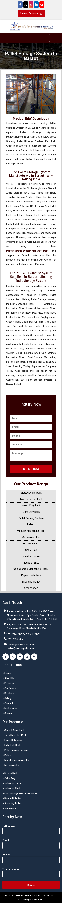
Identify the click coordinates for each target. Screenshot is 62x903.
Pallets (31, 524)
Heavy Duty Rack (31, 505)
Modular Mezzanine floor (17, 760)
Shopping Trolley (31, 581)
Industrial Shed (31, 562)
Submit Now (31, 468)
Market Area (10, 708)
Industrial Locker (31, 556)
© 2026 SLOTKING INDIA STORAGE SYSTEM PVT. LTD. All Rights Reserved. (31, 897)
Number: (7, 854)
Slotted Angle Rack (31, 492)
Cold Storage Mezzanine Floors (31, 568)
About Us (9, 678)
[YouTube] (41, 4)
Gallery (7, 698)
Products (9, 683)
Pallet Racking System (31, 518)
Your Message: (11, 869)
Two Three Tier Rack (31, 499)
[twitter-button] (13, 656)
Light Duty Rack (31, 511)
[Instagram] (31, 4)
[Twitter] (25, 4)
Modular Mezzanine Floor (31, 530)
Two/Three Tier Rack (15, 735)
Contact (8, 703)
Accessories (31, 588)
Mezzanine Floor (31, 537)
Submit (31, 885)
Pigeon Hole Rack (31, 575)
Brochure (9, 693)
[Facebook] (20, 4)
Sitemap (8, 713)
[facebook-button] (5, 656)
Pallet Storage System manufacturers (27, 250)
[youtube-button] (20, 656)
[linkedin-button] (34, 656)
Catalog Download (30, 13)
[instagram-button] (27, 656)
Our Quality (10, 688)
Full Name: (8, 826)
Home (7, 673)
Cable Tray (31, 549)
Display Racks (31, 543)
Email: (6, 840)
